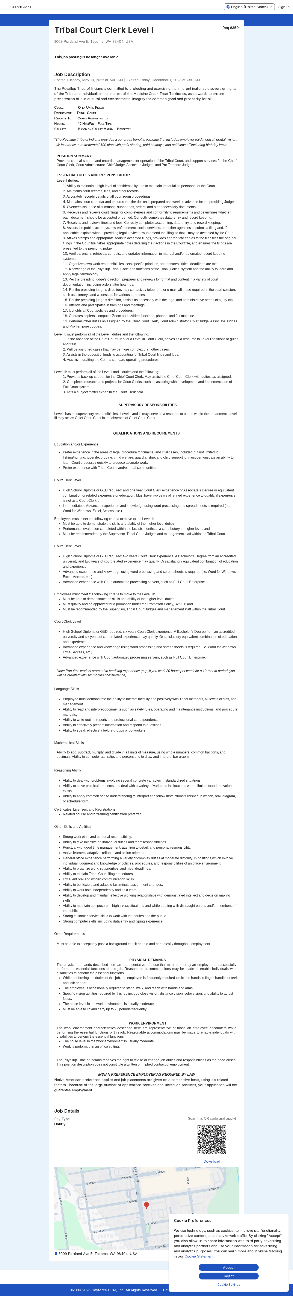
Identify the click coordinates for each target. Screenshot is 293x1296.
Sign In (284, 7)
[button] (146, 1208)
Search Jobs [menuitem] (20, 7)
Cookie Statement (199, 1256)
